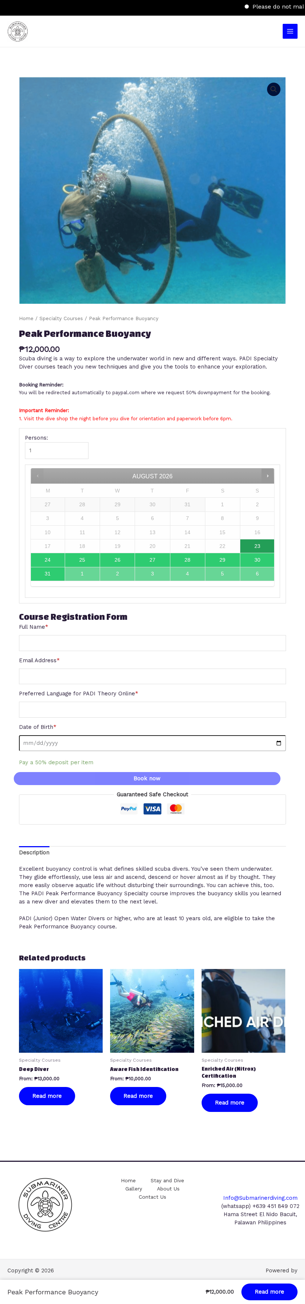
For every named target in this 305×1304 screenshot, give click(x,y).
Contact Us (152, 1197)
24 (48, 560)
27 (152, 560)
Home (26, 318)
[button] (273, 89)
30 (257, 560)
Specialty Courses (61, 318)
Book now (147, 778)
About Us (168, 1189)
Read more (47, 1096)
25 (82, 560)
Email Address (39, 660)
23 (257, 546)
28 (187, 560)
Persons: (36, 437)
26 (118, 560)
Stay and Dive (167, 1180)
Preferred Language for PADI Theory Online (78, 693)
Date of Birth (38, 727)
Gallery (133, 1189)
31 (48, 574)
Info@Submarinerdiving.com (260, 1198)
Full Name (33, 627)
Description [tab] (34, 852)
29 (222, 560)
